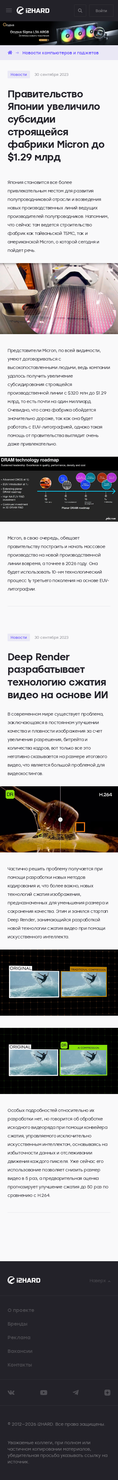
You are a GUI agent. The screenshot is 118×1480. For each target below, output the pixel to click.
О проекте (21, 1310)
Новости (19, 74)
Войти (101, 10)
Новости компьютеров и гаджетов (60, 53)
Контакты (20, 1364)
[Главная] (10, 52)
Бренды (18, 1323)
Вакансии (20, 1351)
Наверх (98, 1280)
